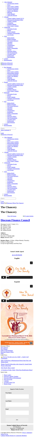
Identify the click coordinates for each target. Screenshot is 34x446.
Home (2, 203)
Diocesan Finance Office (7, 352)
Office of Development (7, 350)
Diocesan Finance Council (15, 220)
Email (7, 409)
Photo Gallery (7, 375)
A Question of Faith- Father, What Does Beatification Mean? (17, 370)
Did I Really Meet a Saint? (8, 368)
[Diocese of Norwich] (7, 63)
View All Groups (11, 216)
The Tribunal (4, 349)
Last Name (8, 401)
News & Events (8, 379)
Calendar (6, 381)
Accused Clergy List (9, 382)
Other (2, 353)
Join (17, 419)
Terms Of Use (4, 434)
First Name (9, 393)
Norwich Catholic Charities (11, 376)
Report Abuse (7, 384)
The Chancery (4, 347)
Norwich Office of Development (12, 378)
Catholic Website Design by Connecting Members (14, 435)
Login (2, 133)
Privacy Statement (27, 432)
